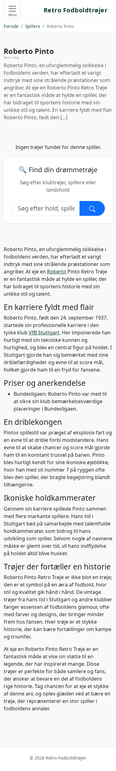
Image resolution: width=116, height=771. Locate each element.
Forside (11, 26)
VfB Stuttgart (44, 332)
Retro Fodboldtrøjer (76, 10)
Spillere (32, 26)
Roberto (56, 271)
